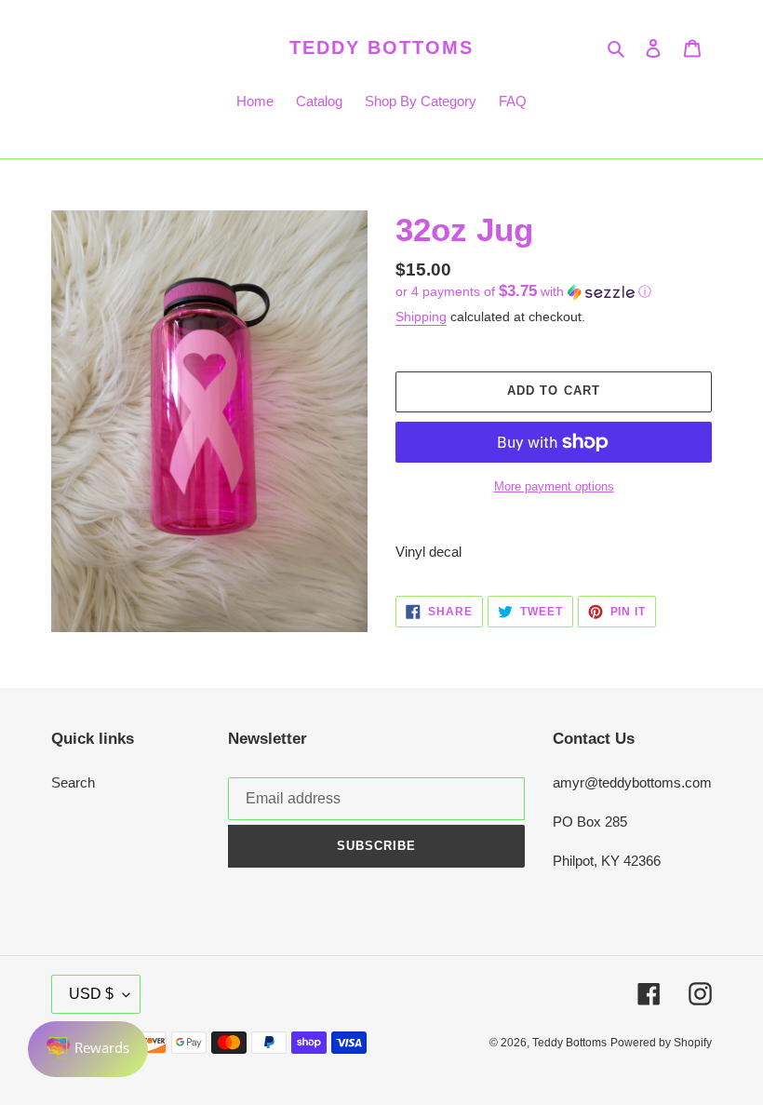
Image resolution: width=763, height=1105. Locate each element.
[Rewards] (88, 1049)
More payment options (554, 486)
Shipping (421, 316)
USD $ (91, 994)
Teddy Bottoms (381, 47)
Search (73, 782)
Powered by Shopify (661, 1042)
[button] (523, 292)
